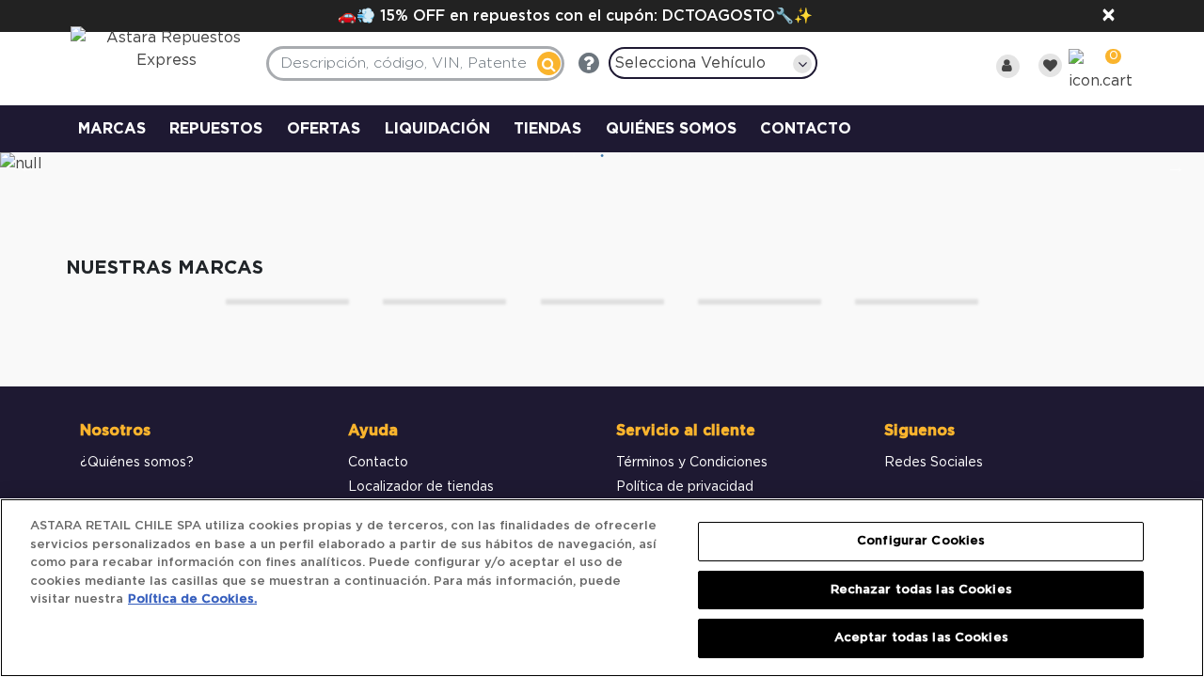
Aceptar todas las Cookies (921, 638)
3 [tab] (630, 156)
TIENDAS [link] (547, 128)
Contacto (378, 462)
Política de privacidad (684, 487)
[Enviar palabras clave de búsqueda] (549, 63)
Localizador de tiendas (421, 487)
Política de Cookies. (192, 599)
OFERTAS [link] (323, 128)
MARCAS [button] (112, 128)
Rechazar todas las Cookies (921, 590)
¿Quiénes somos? (137, 462)
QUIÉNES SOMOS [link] (671, 128)
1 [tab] (573, 156)
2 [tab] (602, 156)
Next (1175, 166)
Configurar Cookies (921, 541)
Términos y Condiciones (692, 462)
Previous (28, 166)
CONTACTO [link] (805, 128)
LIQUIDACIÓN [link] (437, 128)
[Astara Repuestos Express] (155, 53)
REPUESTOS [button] (215, 128)
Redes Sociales (933, 462)
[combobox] (415, 63)
